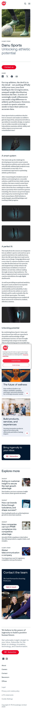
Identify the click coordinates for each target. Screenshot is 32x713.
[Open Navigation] (29, 4)
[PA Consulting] (4, 3)
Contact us (8, 67)
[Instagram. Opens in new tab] (7, 659)
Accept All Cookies (16, 360)
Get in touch (11, 587)
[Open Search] (25, 4)
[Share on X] (7, 76)
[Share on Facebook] (12, 76)
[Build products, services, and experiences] (16, 417)
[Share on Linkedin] (3, 76)
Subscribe (14, 456)
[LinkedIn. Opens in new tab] (3, 659)
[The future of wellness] (16, 380)
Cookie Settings (7, 699)
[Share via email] (17, 76)
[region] (16, 356)
